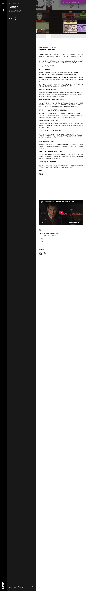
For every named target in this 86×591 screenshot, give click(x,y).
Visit (12, 19)
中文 (48, 35)
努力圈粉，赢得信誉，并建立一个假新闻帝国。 (53, 96)
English (42, 35)
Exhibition (16, 3)
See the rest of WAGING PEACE (72, 2)
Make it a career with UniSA (15, 587)
